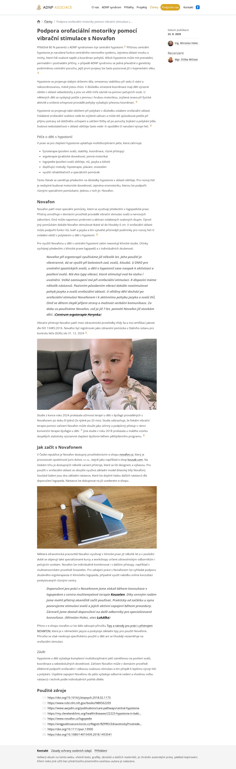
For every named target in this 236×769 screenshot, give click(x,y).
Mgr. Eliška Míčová (186, 59)
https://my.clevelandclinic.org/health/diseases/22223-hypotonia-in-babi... (94, 713)
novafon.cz (126, 454)
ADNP (57, 7)
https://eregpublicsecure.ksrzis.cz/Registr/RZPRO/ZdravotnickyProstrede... (95, 724)
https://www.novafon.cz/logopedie (70, 718)
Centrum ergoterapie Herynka (77, 314)
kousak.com (135, 459)
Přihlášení (101, 750)
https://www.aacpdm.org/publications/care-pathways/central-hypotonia (93, 708)
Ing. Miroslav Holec (186, 43)
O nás (95, 7)
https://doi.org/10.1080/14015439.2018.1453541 (80, 734)
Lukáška (103, 617)
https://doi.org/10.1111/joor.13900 (70, 729)
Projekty (142, 7)
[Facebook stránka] (198, 7)
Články (154, 7)
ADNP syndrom (111, 7)
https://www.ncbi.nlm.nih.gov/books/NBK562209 (79, 703)
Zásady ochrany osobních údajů (71, 750)
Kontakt (188, 7)
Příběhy (129, 7)
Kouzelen (118, 594)
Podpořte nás (170, 7)
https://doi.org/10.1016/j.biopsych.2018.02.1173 (79, 697)
